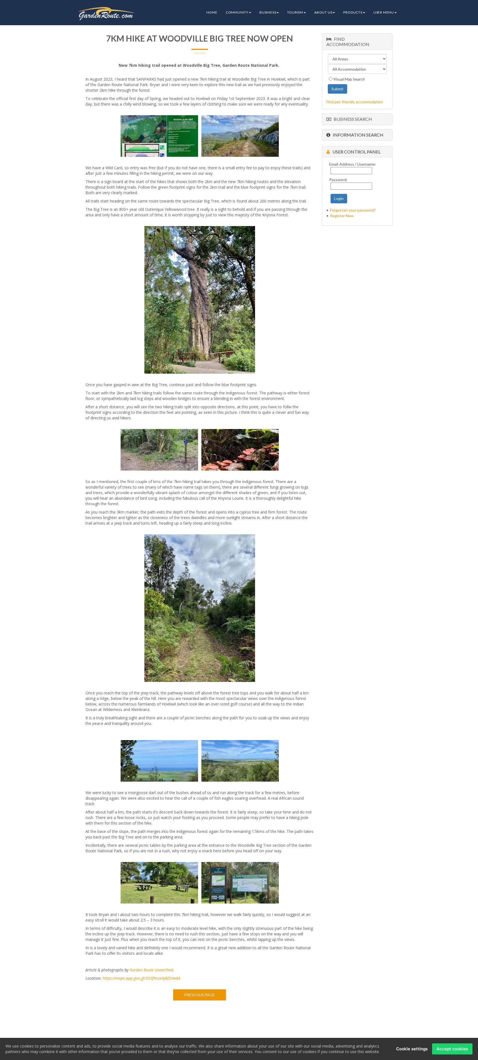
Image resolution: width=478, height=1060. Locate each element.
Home (211, 12)
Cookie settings (412, 1048)
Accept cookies (452, 1048)
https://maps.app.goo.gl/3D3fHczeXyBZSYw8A (141, 978)
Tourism (295, 12)
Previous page (199, 994)
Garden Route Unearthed (151, 969)
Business (267, 12)
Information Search (356, 134)
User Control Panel (355, 151)
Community (237, 12)
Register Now (342, 215)
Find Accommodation (347, 41)
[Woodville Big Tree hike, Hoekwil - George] (159, 135)
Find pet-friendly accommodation (354, 101)
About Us (323, 12)
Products (352, 12)
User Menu (383, 12)
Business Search (351, 119)
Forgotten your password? (353, 210)
